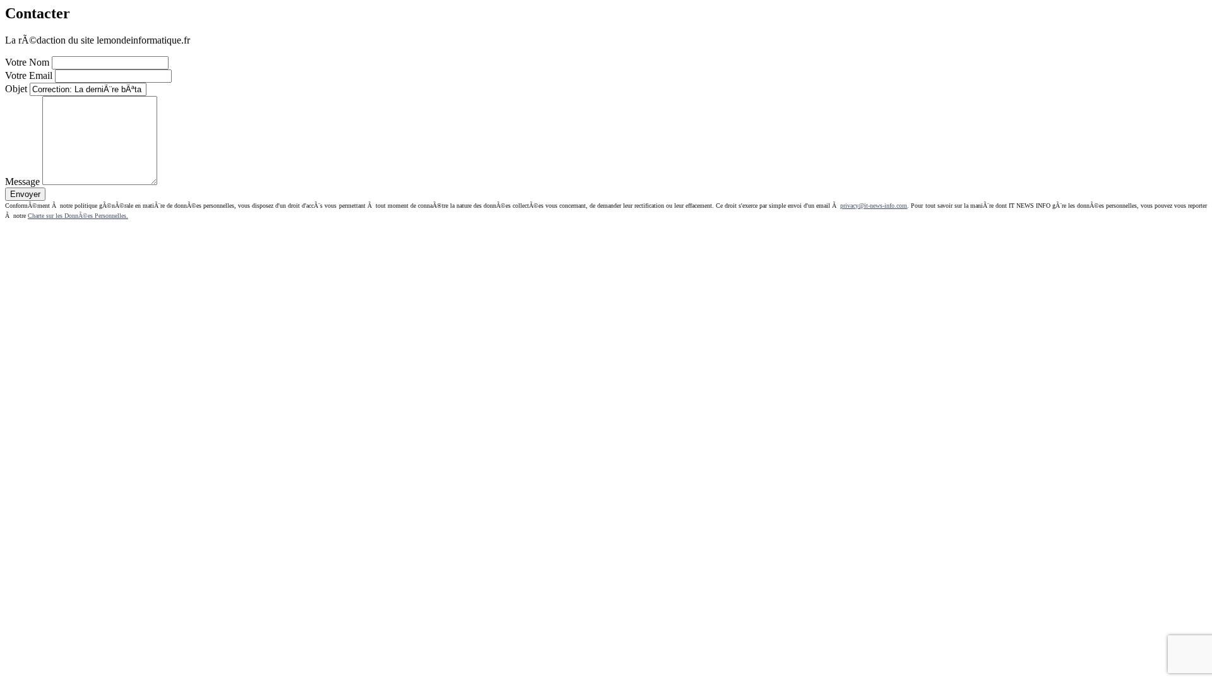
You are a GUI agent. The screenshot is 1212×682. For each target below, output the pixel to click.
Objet (16, 88)
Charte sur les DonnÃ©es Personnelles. (78, 215)
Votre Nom (27, 62)
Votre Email (28, 75)
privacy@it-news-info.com (873, 205)
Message (22, 181)
